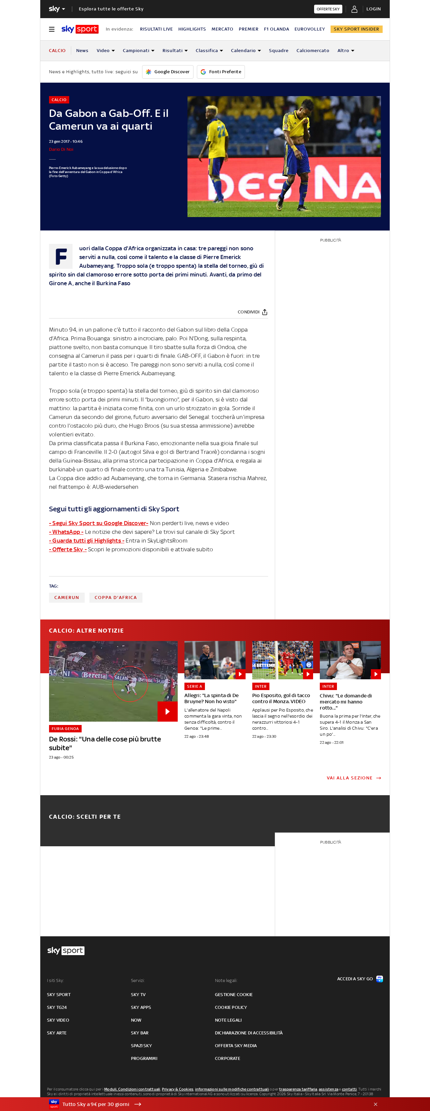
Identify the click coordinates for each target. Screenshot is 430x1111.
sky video (58, 1020)
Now (136, 1020)
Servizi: (138, 980)
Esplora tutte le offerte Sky (111, 8)
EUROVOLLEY (310, 29)
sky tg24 (57, 1007)
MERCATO (222, 29)
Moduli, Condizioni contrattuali (132, 1089)
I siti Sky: (55, 980)
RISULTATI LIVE (156, 29)
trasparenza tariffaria (298, 1089)
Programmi (144, 1058)
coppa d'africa (116, 597)
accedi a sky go (355, 978)
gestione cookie (234, 994)
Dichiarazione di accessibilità (249, 1032)
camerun (66, 597)
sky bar (139, 1032)
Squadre (279, 50)
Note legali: (226, 980)
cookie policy (231, 1007)
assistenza (328, 1089)
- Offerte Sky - (68, 549)
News (82, 50)
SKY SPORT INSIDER (356, 29)
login (374, 8)
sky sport (59, 994)
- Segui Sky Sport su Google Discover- (98, 523)
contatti (349, 1089)
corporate (227, 1058)
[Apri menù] (51, 29)
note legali (228, 1020)
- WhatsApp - (66, 531)
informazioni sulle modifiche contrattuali (232, 1089)
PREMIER (249, 29)
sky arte (57, 1032)
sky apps (141, 1007)
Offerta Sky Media (236, 1045)
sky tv (138, 994)
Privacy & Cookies (178, 1089)
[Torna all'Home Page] (80, 29)
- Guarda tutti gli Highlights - (86, 540)
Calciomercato (313, 50)
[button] (204, 1104)
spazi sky (141, 1045)
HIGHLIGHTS (192, 29)
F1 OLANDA (276, 29)
